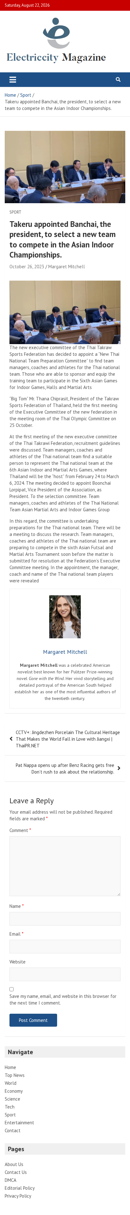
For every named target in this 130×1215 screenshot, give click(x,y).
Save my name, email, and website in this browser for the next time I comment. (62, 999)
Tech (10, 1107)
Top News (15, 1075)
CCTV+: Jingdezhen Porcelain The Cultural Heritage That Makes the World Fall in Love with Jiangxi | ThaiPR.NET (68, 739)
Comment (20, 830)
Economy (14, 1091)
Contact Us (16, 1172)
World (10, 1083)
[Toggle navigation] (13, 79)
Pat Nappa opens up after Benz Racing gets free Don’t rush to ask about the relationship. (65, 768)
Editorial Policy (20, 1188)
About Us (14, 1164)
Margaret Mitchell (66, 267)
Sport (15, 212)
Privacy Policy (18, 1196)
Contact (13, 1130)
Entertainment (19, 1123)
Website (17, 962)
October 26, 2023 (26, 267)
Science (12, 1099)
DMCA (10, 1180)
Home (10, 1067)
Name (16, 906)
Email (16, 934)
